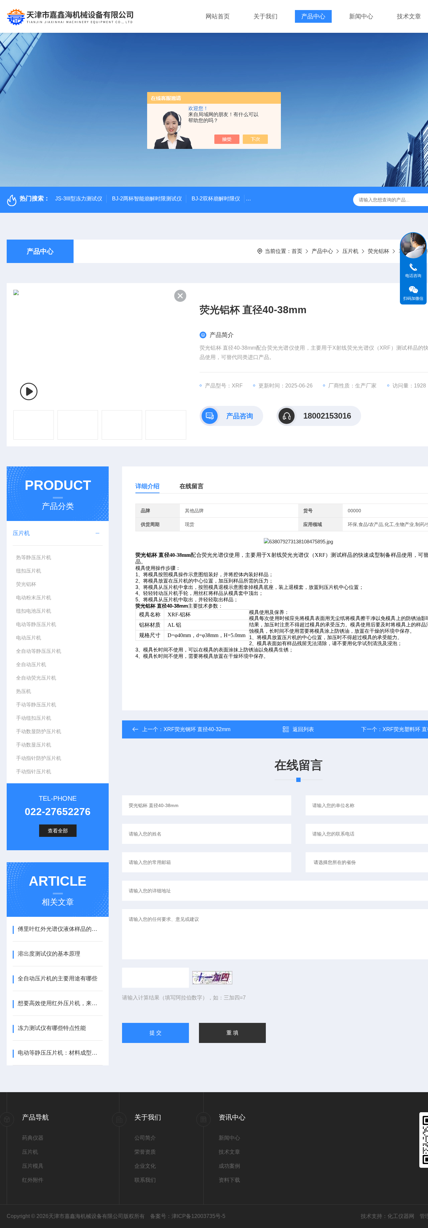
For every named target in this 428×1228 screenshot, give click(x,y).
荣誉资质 (145, 1152)
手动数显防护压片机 (38, 731)
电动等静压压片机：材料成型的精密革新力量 (60, 1053)
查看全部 (58, 831)
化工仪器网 (401, 1216)
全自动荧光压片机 (36, 678)
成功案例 (229, 1166)
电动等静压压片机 (36, 624)
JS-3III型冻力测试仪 (78, 198)
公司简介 (145, 1138)
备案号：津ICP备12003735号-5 (187, 1216)
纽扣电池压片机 (33, 611)
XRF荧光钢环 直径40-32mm (197, 729)
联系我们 (145, 1180)
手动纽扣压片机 (33, 718)
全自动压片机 (31, 664)
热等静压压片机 (33, 557)
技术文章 (409, 16)
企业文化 (145, 1166)
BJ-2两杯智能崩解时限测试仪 (147, 198)
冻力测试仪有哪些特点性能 (52, 1028)
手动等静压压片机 (36, 704)
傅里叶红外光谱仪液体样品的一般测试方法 (60, 929)
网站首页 (218, 16)
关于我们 (265, 16)
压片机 (350, 251)
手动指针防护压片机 (38, 758)
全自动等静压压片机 (38, 651)
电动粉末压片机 (33, 597)
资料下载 (229, 1180)
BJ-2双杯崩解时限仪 (216, 198)
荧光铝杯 (378, 251)
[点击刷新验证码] (212, 977)
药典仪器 (32, 1138)
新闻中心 (361, 16)
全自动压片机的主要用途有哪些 (57, 978)
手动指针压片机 (33, 771)
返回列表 (303, 729)
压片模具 (32, 1166)
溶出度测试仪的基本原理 (49, 954)
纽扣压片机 (28, 571)
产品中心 (313, 16)
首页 (297, 251)
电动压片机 (28, 637)
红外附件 (32, 1180)
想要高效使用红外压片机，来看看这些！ (60, 1003)
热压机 (23, 691)
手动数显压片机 (33, 745)
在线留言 (192, 486)
